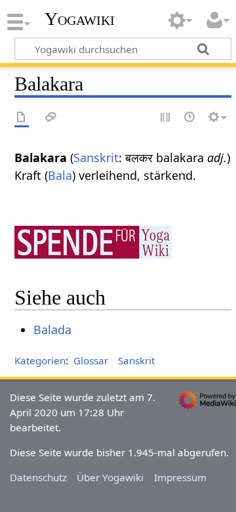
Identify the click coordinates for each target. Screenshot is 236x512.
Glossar (90, 360)
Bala (60, 175)
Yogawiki (80, 19)
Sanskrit (96, 157)
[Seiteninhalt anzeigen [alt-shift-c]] (21, 117)
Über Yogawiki (110, 477)
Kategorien (40, 360)
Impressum (180, 477)
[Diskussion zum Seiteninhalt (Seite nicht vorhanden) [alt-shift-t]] (51, 117)
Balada (52, 329)
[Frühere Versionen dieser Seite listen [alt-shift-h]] (190, 117)
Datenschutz (38, 477)
